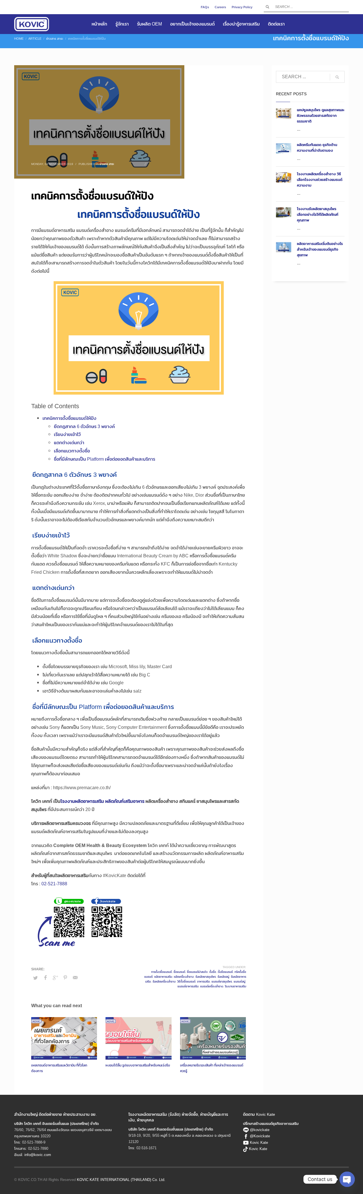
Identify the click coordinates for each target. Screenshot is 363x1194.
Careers (220, 7)
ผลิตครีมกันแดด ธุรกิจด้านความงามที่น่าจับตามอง (317, 147)
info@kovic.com (37, 1154)
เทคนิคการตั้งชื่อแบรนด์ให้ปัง (69, 418)
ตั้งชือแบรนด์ (225, 971)
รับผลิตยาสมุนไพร (205, 976)
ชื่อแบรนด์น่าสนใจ (197, 971)
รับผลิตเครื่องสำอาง (164, 981)
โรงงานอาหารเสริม (235, 986)
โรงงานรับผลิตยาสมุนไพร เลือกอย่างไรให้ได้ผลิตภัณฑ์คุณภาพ (317, 214)
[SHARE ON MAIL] (75, 977)
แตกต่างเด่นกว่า (69, 442)
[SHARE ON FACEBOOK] (45, 977)
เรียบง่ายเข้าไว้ (67, 434)
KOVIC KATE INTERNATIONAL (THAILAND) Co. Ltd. (121, 1179)
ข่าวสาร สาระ (107, 164)
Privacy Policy (242, 7)
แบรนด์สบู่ (239, 981)
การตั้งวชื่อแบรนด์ (161, 971)
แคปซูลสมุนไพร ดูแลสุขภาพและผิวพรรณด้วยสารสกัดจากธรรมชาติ (320, 115)
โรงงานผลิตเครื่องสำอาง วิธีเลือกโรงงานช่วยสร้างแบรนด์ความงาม (319, 179)
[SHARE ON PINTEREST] (65, 977)
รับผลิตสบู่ (223, 976)
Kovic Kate (259, 1142)
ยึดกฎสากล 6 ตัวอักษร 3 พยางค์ (84, 426)
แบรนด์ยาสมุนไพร (222, 981)
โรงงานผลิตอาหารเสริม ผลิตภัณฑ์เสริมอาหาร (102, 801)
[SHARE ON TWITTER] (35, 977)
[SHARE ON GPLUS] (55, 977)
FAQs (205, 7)
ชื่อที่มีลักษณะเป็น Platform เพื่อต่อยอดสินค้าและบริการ (104, 459)
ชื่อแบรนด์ (179, 971)
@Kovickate (260, 1136)
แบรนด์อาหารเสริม (188, 986)
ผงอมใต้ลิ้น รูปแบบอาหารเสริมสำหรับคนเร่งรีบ (137, 1065)
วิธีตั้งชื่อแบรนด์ (186, 981)
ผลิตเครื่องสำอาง (184, 976)
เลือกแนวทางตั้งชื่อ (72, 450)
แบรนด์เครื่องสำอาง (211, 986)
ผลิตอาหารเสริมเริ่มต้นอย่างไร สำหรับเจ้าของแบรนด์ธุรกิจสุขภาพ (320, 249)
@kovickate (259, 1129)
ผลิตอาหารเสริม (163, 976)
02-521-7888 (54, 883)
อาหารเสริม (203, 981)
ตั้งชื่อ (212, 971)
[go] (267, 7)
